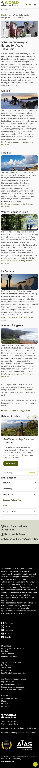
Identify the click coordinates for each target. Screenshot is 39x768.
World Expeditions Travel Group (23, 728)
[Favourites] (30, 4)
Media (3, 701)
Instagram (8, 630)
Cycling (27, 411)
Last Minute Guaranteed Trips (13, 673)
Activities (6, 483)
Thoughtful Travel (10, 511)
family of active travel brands (24, 732)
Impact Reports (7, 681)
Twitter (8, 626)
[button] (35, 417)
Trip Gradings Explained (11, 662)
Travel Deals (6, 668)
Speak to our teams (25, 390)
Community (7, 489)
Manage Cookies (8, 761)
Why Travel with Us (9, 698)
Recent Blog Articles (9, 656)
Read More (10, 463)
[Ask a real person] (35, 764)
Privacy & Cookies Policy (11, 759)
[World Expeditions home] (10, 4)
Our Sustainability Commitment (14, 679)
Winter (6, 411)
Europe (13, 411)
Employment (6, 703)
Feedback (5, 651)
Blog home (5, 15)
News (5, 506)
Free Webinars (7, 665)
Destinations (8, 494)
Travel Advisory (7, 654)
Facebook (9, 623)
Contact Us (5, 706)
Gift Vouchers (6, 670)
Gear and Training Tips (12, 500)
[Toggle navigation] (35, 4)
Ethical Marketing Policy (11, 684)
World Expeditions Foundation (13, 689)
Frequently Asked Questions (12, 687)
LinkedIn (7, 637)
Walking (20, 411)
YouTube (8, 633)
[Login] (26, 4)
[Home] (2, 9)
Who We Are (6, 695)
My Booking (6, 646)
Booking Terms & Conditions (12, 648)
